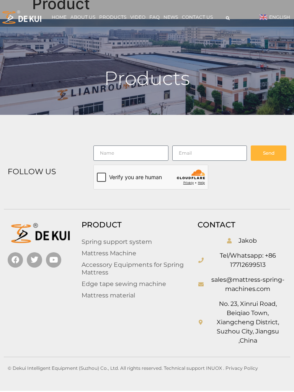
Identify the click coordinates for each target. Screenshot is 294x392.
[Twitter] (34, 260)
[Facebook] (15, 260)
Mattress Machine (109, 253)
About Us (82, 17)
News (170, 17)
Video (137, 17)
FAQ (154, 17)
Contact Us (197, 17)
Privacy (234, 368)
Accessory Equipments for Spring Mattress (133, 268)
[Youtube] (53, 260)
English (279, 17)
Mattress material (108, 295)
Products (112, 17)
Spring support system (117, 241)
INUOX (214, 368)
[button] (228, 18)
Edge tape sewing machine (124, 283)
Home (59, 17)
